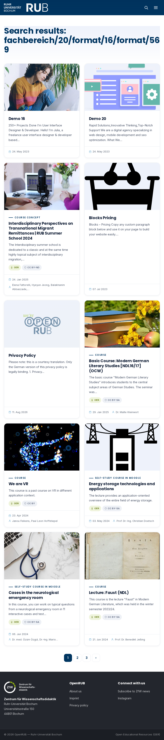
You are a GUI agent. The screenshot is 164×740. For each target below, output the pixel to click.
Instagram (124, 698)
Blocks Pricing (102, 218)
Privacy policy (78, 705)
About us (75, 691)
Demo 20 (97, 118)
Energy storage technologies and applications (122, 486)
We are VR (18, 484)
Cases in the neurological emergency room (34, 595)
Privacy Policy (22, 355)
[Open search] (146, 7)
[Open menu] (156, 7)
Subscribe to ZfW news (134, 691)
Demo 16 (17, 118)
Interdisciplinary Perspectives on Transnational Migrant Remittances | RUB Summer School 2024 (41, 231)
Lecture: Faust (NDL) (109, 592)
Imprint (74, 698)
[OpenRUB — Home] (26, 7)
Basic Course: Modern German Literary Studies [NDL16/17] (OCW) (119, 365)
